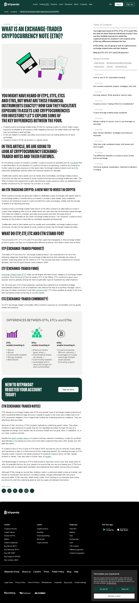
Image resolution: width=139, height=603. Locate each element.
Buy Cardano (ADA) (11, 560)
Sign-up (130, 4)
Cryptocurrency (42, 529)
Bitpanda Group (11, 571)
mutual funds (41, 290)
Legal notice (8, 582)
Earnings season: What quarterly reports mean (112, 95)
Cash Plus (73, 529)
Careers (37, 571)
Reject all (125, 589)
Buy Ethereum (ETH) (11, 549)
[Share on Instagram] (9, 491)
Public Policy (58, 571)
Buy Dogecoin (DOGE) (12, 556)
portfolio (74, 163)
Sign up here (68, 389)
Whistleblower (47, 582)
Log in (119, 4)
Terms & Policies (33, 582)
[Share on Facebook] (4, 491)
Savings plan (74, 539)
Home (6, 12)
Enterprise (68, 4)
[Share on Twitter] (21, 491)
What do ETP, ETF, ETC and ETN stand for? (111, 53)
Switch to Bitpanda (11, 543)
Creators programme (77, 553)
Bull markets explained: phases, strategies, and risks (114, 86)
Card (71, 543)
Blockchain (41, 539)
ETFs (76, 168)
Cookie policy (111, 583)
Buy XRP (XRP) (9, 553)
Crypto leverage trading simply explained (110, 113)
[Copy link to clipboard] (32, 491)
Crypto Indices (9, 532)
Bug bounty (68, 582)
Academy (14, 12)
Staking (72, 532)
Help (76, 571)
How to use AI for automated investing (109, 77)
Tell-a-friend (74, 546)
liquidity (48, 456)
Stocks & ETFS (9, 536)
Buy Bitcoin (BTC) (10, 546)
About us (26, 571)
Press (46, 571)
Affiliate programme (76, 549)
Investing (40, 532)
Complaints (58, 582)
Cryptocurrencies (10, 529)
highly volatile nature (20, 438)
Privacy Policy (20, 582)
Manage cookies (114, 596)
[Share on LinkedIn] (15, 491)
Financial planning (43, 536)
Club (71, 536)
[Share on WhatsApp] (26, 491)
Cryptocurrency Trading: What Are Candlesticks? (113, 104)
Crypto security (42, 543)
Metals (6, 539)
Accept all (103, 589)
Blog (69, 571)
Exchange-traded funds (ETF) (14, 274)
